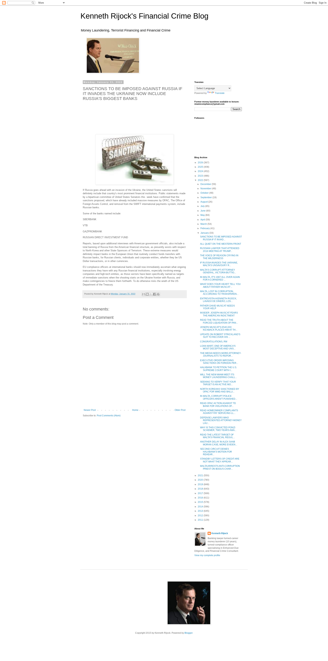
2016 (201, 497)
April (203, 219)
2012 (201, 515)
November (206, 188)
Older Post (180, 410)
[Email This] (144, 294)
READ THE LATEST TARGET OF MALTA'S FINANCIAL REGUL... (217, 436)
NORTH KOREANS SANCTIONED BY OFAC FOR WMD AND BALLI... (219, 390)
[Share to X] (151, 294)
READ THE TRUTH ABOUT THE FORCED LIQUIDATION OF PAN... (219, 321)
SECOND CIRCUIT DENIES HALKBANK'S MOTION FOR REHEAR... (216, 452)
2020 (201, 480)
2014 (201, 506)
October (204, 193)
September (206, 197)
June (203, 210)
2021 (201, 475)
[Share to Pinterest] (158, 294)
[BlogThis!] (147, 294)
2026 (201, 162)
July (202, 206)
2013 (201, 511)
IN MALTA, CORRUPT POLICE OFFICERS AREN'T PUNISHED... (218, 397)
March (203, 224)
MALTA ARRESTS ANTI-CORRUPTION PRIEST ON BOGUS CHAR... (220, 467)
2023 (201, 175)
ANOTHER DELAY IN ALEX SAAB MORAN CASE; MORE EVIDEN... (218, 443)
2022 (201, 180)
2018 (201, 488)
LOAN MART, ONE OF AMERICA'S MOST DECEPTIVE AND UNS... (218, 347)
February (205, 228)
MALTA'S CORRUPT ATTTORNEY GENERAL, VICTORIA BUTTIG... (218, 271)
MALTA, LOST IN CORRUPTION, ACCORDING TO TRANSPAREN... (219, 292)
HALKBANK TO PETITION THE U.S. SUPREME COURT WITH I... (218, 368)
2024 (201, 171)
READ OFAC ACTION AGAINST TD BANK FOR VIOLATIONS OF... (218, 404)
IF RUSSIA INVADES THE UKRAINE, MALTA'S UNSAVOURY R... (219, 264)
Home (135, 410)
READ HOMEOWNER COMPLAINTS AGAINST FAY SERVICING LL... (219, 411)
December (206, 184)
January (204, 233)
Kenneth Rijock (219, 533)
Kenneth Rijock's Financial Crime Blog (144, 16)
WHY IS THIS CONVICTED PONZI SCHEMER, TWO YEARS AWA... (218, 428)
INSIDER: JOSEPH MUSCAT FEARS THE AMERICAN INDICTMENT (219, 314)
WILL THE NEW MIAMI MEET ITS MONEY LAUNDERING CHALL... (218, 376)
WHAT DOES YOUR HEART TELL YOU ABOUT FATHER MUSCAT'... (220, 285)
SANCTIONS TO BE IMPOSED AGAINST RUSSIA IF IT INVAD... (221, 238)
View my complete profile (207, 555)
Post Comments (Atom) (109, 415)
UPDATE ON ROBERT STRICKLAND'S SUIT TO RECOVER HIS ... (220, 335)
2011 (201, 520)
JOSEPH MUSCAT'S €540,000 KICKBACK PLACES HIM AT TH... (218, 328)
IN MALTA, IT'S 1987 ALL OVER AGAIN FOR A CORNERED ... (220, 278)
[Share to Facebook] (154, 294)
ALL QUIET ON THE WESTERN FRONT (220, 244)
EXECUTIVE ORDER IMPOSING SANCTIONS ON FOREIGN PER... (219, 361)
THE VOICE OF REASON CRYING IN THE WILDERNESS (219, 256)
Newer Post (90, 410)
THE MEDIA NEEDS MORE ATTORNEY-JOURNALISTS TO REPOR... (220, 354)
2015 (201, 502)
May (202, 215)
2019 (201, 484)
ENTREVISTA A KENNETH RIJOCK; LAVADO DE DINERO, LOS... (218, 300)
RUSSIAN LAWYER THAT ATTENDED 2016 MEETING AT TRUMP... (219, 249)
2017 (201, 493)
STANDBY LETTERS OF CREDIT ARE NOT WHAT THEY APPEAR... (219, 460)
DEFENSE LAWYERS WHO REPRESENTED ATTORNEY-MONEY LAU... (221, 420)
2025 (201, 167)
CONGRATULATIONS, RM (213, 341)
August (204, 201)
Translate (220, 93)
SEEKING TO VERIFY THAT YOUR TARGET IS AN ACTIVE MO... (218, 383)
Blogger (188, 633)
